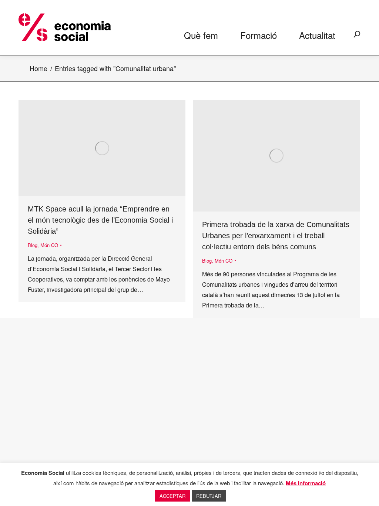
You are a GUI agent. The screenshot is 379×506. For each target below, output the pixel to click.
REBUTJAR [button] (208, 495)
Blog (32, 245)
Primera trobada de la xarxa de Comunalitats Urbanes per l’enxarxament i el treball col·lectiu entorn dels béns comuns (275, 235)
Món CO (49, 245)
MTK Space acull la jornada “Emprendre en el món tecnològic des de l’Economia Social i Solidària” (100, 220)
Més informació (306, 483)
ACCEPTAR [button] (172, 495)
